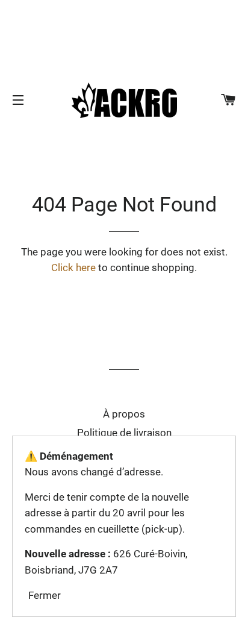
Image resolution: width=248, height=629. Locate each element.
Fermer (44, 595)
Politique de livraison (124, 433)
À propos (124, 414)
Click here (73, 267)
